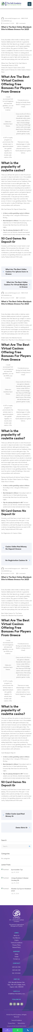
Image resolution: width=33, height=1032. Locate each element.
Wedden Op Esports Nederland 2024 (21, 890)
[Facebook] (10, 1004)
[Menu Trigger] (29, 4)
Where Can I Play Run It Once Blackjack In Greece (16, 340)
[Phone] (28, 1030)
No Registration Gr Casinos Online (11, 533)
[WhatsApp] (18, 1030)
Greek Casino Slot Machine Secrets (11, 338)
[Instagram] (14, 1004)
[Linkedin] (21, 1004)
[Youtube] (18, 1004)
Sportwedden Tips (17, 869)
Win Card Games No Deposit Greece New (13, 209)
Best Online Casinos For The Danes (11, 613)
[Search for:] (16, 846)
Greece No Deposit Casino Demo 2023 (13, 67)
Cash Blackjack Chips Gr (8, 753)
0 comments (21, 23)
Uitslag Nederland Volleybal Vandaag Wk (19, 879)
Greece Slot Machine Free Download (12, 615)
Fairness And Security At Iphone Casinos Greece (15, 477)
